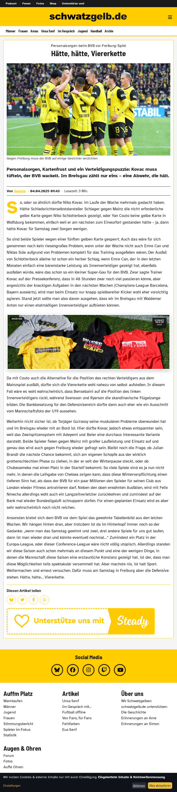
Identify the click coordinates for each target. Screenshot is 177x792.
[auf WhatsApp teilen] (44, 599)
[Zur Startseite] (88, 17)
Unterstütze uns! (73, 3)
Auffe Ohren (13, 767)
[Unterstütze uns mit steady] (88, 621)
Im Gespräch (66, 31)
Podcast (11, 3)
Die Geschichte (133, 712)
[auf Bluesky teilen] (11, 599)
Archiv (109, 31)
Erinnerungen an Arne (138, 718)
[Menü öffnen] (170, 17)
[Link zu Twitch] (104, 670)
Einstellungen (12, 785)
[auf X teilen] (22, 599)
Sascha (20, 191)
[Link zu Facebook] (73, 670)
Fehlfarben (71, 724)
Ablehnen (139, 785)
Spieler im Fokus (17, 729)
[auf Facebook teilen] (33, 599)
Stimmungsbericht (18, 724)
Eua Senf (69, 729)
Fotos (40, 3)
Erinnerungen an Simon (140, 724)
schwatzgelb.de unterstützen (144, 706)
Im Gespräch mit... (76, 706)
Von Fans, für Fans (77, 718)
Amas (34, 31)
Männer (10, 31)
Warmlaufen (13, 701)
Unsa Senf (48, 31)
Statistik (10, 735)
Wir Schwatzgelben (136, 701)
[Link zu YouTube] (120, 670)
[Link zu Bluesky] (57, 670)
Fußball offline (74, 712)
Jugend (83, 31)
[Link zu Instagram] (88, 670)
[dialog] (88, 782)
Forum (26, 3)
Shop (53, 3)
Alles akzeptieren (160, 785)
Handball (96, 31)
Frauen (23, 31)
